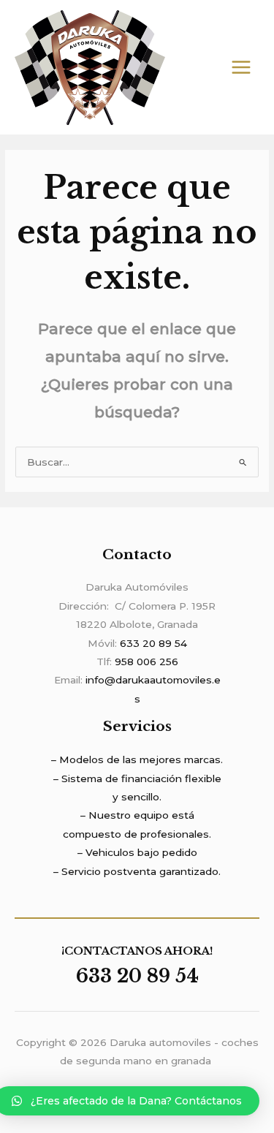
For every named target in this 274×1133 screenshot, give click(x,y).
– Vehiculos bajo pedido (137, 852)
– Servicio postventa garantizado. (137, 871)
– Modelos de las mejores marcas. (137, 759)
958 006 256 (146, 661)
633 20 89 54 (153, 643)
